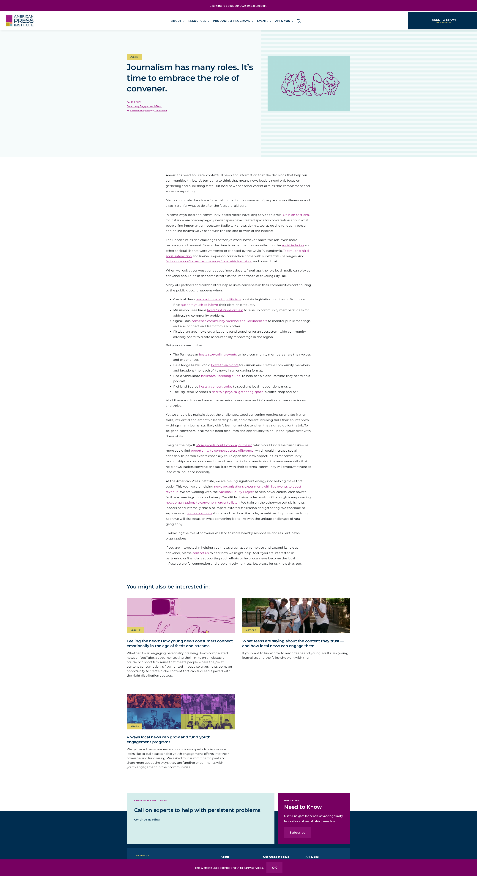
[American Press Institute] (19, 13)
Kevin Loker (160, 110)
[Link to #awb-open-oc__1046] (298, 21)
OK (274, 867)
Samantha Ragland (140, 110)
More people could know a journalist (224, 445)
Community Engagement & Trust (144, 106)
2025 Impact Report (253, 5)
